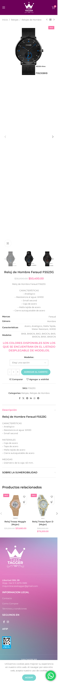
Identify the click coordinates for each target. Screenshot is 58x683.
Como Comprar (10, 603)
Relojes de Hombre (31, 19)
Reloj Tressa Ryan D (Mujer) (42, 523)
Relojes (14, 19)
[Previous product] (47, 20)
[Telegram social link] (38, 398)
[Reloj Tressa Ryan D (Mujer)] (43, 506)
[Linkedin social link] (31, 398)
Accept (29, 677)
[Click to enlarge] (7, 243)
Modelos (28, 357)
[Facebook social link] (19, 398)
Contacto (7, 598)
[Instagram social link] (8, 622)
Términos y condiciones (14, 608)
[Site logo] (29, 7)
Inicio (5, 19)
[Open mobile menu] (4, 7)
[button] (5, 137)
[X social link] (23, 398)
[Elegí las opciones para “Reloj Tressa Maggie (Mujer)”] (24, 502)
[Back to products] (50, 20)
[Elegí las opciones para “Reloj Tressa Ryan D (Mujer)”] (51, 502)
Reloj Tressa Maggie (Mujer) (15, 523)
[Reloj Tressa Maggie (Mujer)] (15, 506)
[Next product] (54, 20)
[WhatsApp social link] (34, 398)
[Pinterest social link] (27, 398)
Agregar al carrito (35, 372)
